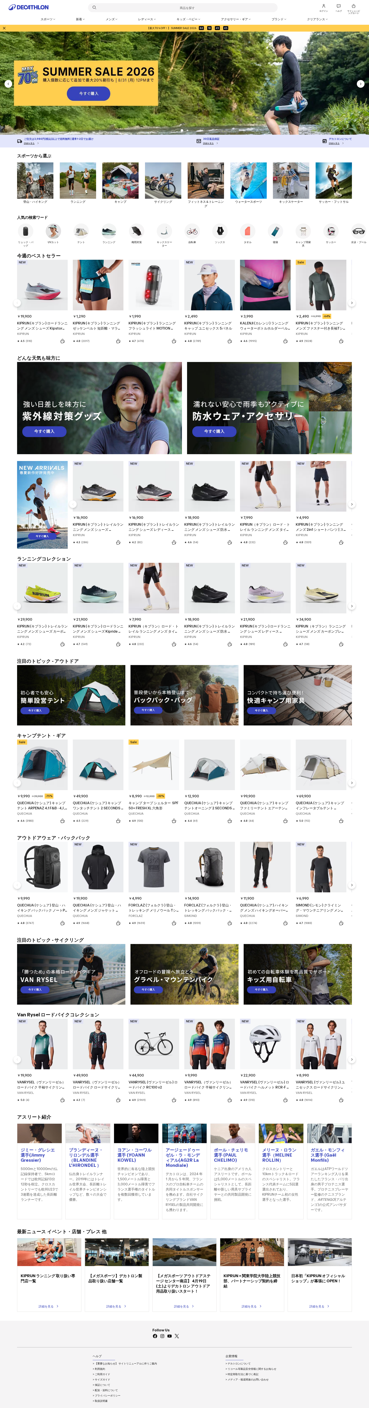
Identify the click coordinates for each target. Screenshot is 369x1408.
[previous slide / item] (8, 84)
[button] (187, 130)
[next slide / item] (361, 84)
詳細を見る (46, 1306)
